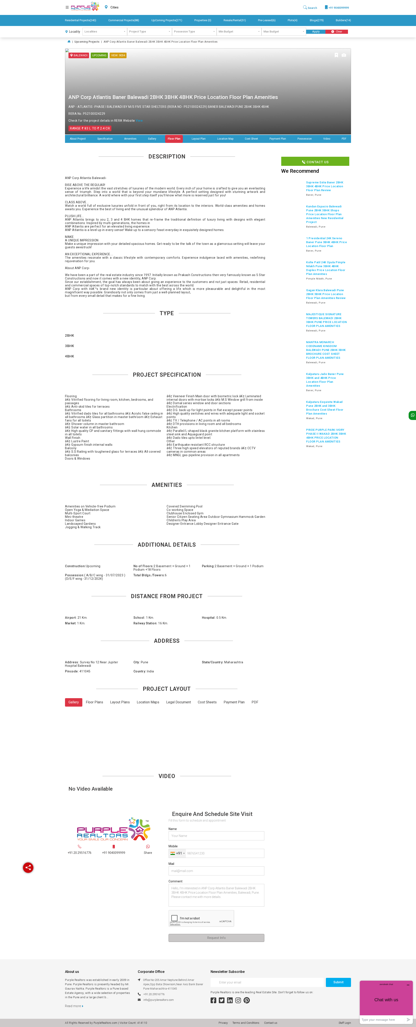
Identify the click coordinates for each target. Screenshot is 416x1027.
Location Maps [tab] (148, 702)
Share (148, 852)
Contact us (270, 1022)
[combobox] (125, 7)
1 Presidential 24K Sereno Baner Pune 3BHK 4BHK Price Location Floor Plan (326, 242)
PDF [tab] (255, 702)
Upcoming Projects (87, 41)
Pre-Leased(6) (267, 20)
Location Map (225, 138)
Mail (171, 864)
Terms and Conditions (246, 1022)
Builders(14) (343, 20)
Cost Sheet (251, 138)
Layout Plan (199, 138)
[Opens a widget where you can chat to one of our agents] (386, 1002)
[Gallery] (344, 55)
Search (312, 8)
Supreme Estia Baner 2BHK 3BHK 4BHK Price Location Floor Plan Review (324, 186)
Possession (304, 138)
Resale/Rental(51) (235, 20)
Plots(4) (292, 20)
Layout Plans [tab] (120, 702)
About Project (78, 138)
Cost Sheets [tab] (207, 702)
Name (173, 829)
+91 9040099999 (338, 7)
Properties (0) (202, 20)
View (139, 120)
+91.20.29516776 (79, 852)
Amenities (130, 138)
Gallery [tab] (73, 702)
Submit (338, 982)
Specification (105, 138)
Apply (316, 31)
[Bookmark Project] (336, 55)
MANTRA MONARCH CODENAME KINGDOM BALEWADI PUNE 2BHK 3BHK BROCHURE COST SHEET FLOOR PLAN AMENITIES (326, 350)
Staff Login (345, 1022)
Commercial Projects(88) (123, 20)
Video (326, 138)
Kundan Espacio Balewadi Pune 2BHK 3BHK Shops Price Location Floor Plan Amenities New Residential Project (324, 214)
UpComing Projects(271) (166, 20)
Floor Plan (174, 138)
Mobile (173, 846)
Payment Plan (278, 138)
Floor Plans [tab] (94, 702)
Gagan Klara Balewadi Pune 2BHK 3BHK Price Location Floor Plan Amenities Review (326, 294)
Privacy (224, 1022)
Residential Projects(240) (80, 20)
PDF (344, 138)
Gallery (152, 138)
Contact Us (317, 162)
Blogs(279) (317, 20)
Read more (73, 1006)
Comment (175, 881)
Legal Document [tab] (178, 702)
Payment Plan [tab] (234, 702)
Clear (338, 31)
